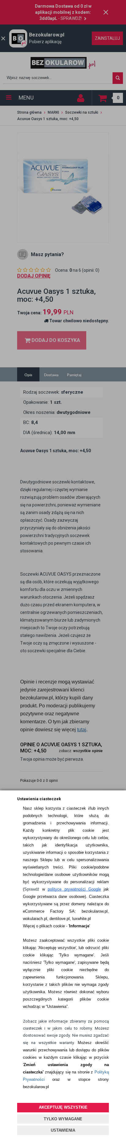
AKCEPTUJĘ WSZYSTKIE (63, 1107)
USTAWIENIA (63, 1130)
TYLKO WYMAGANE (63, 1119)
